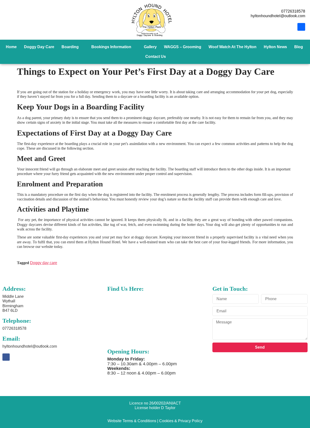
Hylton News (275, 47)
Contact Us (155, 56)
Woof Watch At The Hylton (232, 47)
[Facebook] (301, 27)
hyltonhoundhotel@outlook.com (29, 346)
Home (11, 47)
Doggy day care (43, 263)
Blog (298, 47)
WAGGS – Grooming (182, 47)
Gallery (150, 47)
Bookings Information (111, 47)
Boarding (70, 47)
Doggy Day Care (39, 47)
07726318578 (14, 328)
